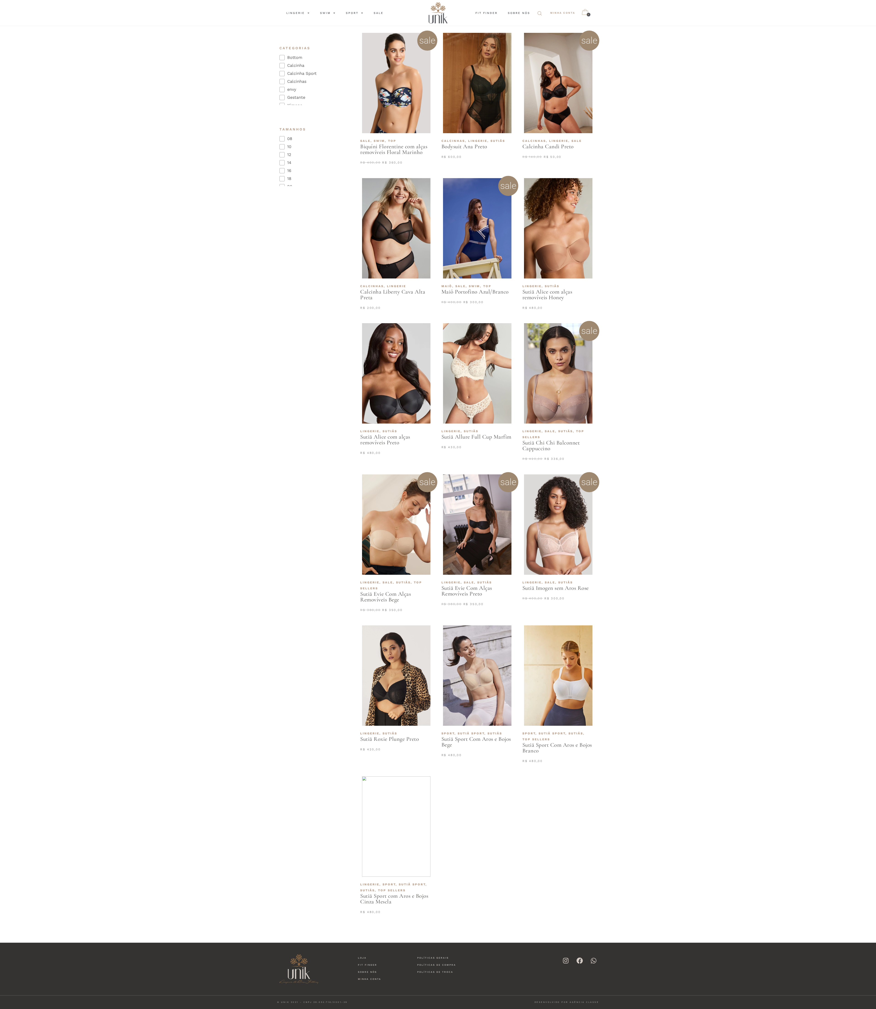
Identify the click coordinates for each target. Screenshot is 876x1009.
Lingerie (295, 13)
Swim (325, 13)
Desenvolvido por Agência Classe (566, 1002)
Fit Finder (486, 13)
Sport (352, 13)
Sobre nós (519, 13)
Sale (378, 13)
